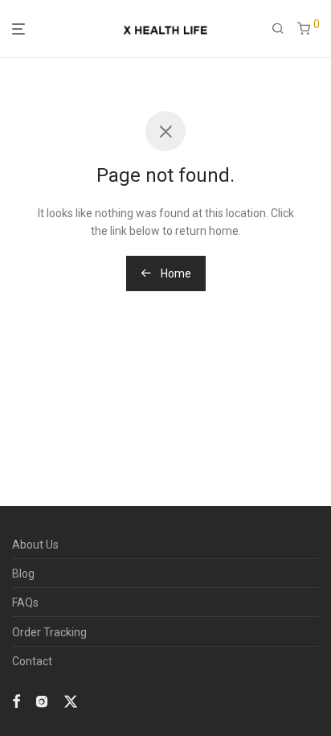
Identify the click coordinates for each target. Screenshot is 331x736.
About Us (35, 544)
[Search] (278, 29)
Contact (32, 661)
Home (174, 273)
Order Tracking (49, 632)
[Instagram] (42, 700)
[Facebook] (16, 700)
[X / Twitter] (70, 700)
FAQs (25, 602)
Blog (23, 573)
